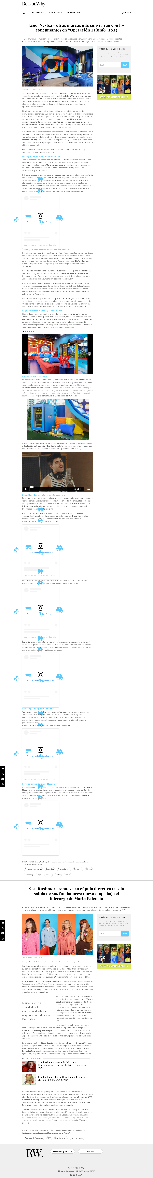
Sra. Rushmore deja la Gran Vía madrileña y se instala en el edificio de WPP (63, 1078)
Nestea (67, 875)
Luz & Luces (55, 12)
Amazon (48, 875)
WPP (49, 1138)
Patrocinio (78, 869)
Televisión (50, 869)
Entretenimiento (64, 869)
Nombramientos (77, 1138)
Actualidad (38, 12)
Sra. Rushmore (61, 1138)
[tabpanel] (57, 353)
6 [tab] (33, 331)
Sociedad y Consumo (33, 869)
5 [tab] (31, 331)
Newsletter (74, 12)
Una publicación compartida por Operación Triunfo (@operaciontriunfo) (51, 245)
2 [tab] (25, 331)
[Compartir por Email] (2, 779)
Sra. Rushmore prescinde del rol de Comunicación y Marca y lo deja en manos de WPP (62, 1065)
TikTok (58, 875)
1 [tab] (23, 331)
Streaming (29, 875)
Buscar (127, 13)
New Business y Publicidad (62, 1151)
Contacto (90, 1151)
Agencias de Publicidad (34, 1138)
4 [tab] (29, 331)
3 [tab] (27, 331)
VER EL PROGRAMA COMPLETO (114, 97)
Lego (39, 875)
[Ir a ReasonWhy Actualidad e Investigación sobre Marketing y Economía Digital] (34, 3)
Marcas (89, 869)
